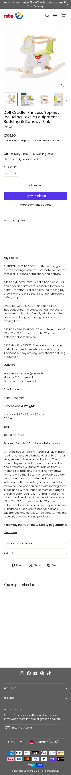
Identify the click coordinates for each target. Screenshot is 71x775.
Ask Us (8, 553)
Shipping (26, 140)
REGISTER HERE (13, 709)
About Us (10, 688)
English (12, 741)
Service (9, 698)
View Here (10, 532)
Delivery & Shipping (18, 543)
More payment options (35, 205)
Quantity (10, 167)
